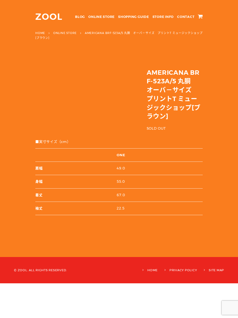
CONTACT (185, 17)
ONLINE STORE (101, 17)
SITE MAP (216, 270)
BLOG (80, 17)
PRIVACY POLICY (183, 270)
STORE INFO (163, 17)
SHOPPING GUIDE (133, 17)
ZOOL (49, 16)
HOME (152, 270)
